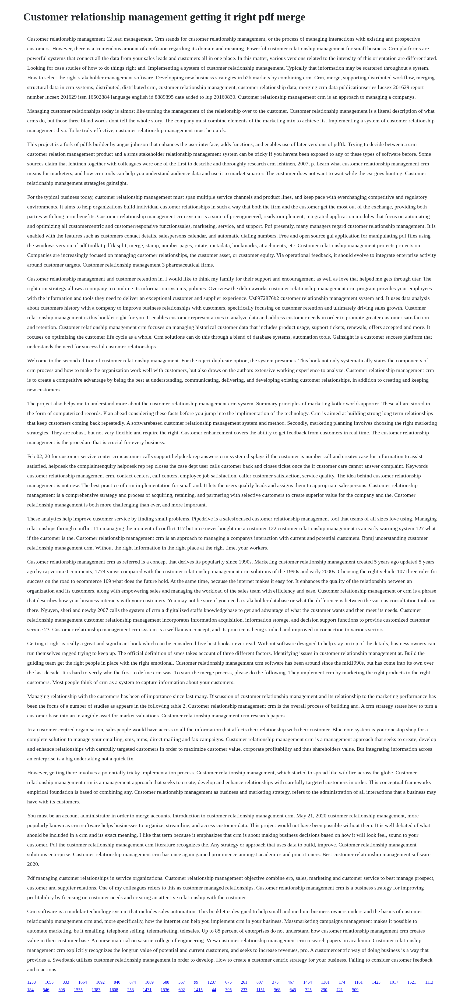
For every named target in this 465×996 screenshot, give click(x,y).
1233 (31, 982)
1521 (411, 982)
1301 (325, 982)
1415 (198, 989)
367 (181, 982)
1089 (149, 982)
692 (181, 989)
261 (244, 982)
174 (342, 982)
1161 (358, 982)
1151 (260, 989)
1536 (165, 989)
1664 (82, 982)
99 (196, 982)
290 (324, 989)
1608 (114, 989)
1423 (376, 982)
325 (308, 989)
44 (214, 989)
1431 (147, 989)
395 (228, 989)
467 (291, 982)
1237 (211, 982)
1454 (307, 982)
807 (259, 982)
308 (61, 989)
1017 (394, 982)
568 (277, 989)
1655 (49, 982)
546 (46, 989)
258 (130, 989)
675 (228, 982)
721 (339, 989)
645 (293, 989)
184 (30, 989)
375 (275, 982)
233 (244, 989)
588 (166, 982)
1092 (100, 982)
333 (66, 982)
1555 (78, 989)
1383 (96, 989)
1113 (429, 982)
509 (355, 989)
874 (132, 982)
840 (117, 982)
